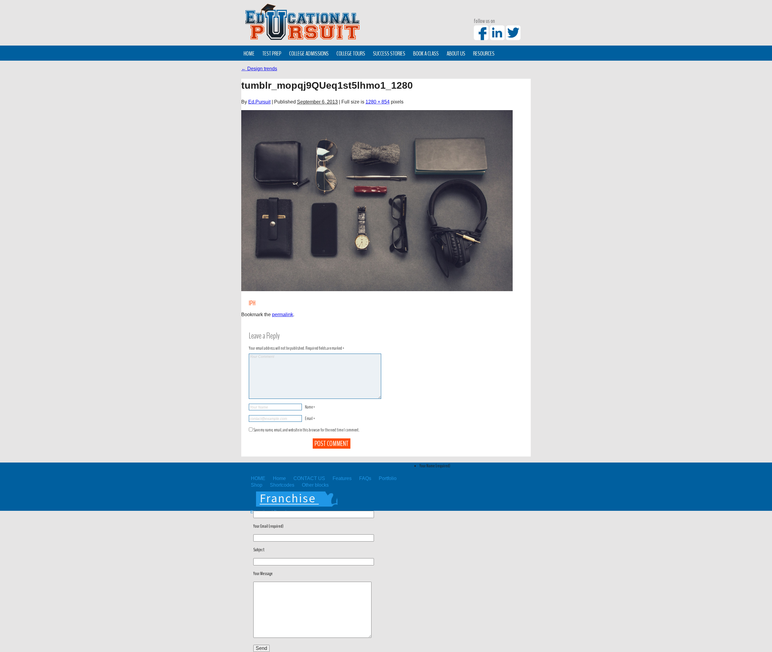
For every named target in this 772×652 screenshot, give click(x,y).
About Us (456, 53)
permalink (282, 314)
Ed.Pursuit (259, 101)
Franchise (288, 498)
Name (310, 407)
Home (249, 53)
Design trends (259, 68)
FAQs (365, 478)
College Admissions (309, 53)
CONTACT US (309, 478)
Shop (256, 485)
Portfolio (388, 478)
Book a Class (426, 53)
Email (310, 418)
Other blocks (315, 485)
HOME (258, 478)
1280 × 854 (377, 101)
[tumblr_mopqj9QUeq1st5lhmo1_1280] (377, 200)
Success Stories (389, 53)
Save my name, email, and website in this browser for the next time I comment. (306, 430)
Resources (484, 53)
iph (252, 303)
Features (342, 478)
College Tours (351, 53)
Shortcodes (282, 485)
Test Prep (271, 53)
